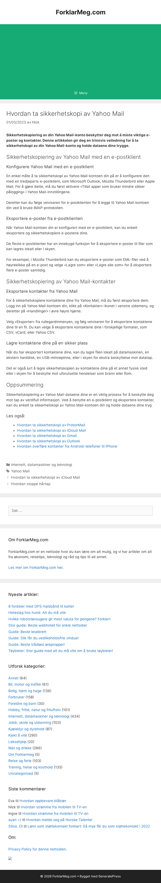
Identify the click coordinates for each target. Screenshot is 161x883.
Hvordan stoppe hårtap (30, 484)
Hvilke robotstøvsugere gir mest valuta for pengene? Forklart (59, 619)
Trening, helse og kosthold (30, 767)
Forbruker (16, 697)
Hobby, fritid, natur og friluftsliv (34, 710)
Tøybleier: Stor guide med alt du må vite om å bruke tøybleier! (60, 651)
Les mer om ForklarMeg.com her (35, 567)
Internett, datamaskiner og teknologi (41, 465)
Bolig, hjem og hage (25, 691)
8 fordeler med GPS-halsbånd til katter (41, 606)
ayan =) (14, 820)
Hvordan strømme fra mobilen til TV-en (54, 807)
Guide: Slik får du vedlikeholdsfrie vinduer (43, 638)
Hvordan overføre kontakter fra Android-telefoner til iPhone (67, 446)
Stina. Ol (15, 826)
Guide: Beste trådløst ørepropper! (36, 644)
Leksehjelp (17, 742)
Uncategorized (20, 773)
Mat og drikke (19, 748)
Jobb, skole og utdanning (29, 722)
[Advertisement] (80, 55)
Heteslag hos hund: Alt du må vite (37, 613)
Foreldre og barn (22, 703)
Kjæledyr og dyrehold (26, 729)
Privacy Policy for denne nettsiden (37, 849)
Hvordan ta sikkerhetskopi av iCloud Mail (51, 430)
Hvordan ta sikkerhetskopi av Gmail (47, 436)
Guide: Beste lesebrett (27, 632)
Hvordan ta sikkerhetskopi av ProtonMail (51, 425)
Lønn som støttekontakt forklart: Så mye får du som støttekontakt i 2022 (89, 826)
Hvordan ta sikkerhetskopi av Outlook (48, 441)
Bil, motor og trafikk (24, 684)
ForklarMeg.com (80, 12)
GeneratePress (109, 876)
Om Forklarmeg (21, 754)
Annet (13, 678)
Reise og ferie (19, 761)
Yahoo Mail (20, 471)
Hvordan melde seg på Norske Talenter (59, 820)
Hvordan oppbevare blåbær (42, 801)
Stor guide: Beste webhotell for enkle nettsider (47, 625)
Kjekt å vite (17, 735)
